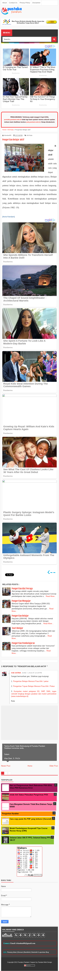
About (4, 3)
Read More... (51, 596)
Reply (13, 701)
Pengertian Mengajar (21, 601)
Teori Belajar (17, 628)
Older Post (53, 766)
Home (30, 766)
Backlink (27, 952)
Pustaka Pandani (23, 962)
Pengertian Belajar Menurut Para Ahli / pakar (30, 681)
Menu (7, 33)
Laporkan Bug (44, 952)
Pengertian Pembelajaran (23, 643)
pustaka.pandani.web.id (12, 119)
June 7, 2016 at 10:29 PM (32, 673)
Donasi (20, 952)
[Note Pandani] (8, 216)
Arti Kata (29, 135)
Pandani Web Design (45, 962)
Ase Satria (16, 673)
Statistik (34, 952)
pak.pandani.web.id (33, 122)
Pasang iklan (11, 952)
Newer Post (5, 766)
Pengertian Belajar (20, 615)
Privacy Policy (25, 3)
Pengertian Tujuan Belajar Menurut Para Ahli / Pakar (34, 686)
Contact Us (13, 3)
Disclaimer (36, 3)
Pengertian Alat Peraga (22, 588)
